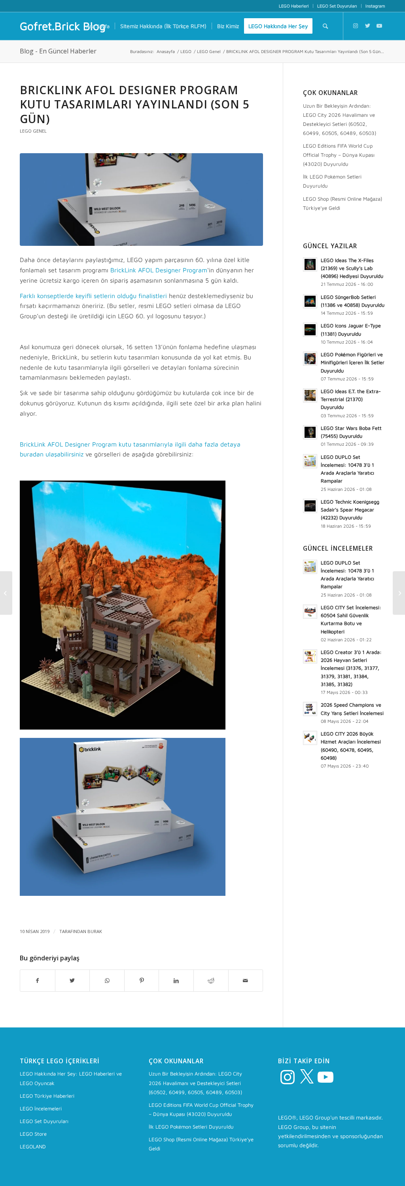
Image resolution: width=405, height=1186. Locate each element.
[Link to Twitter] (367, 26)
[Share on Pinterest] (142, 980)
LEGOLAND (33, 1146)
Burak (94, 931)
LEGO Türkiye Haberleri (47, 1096)
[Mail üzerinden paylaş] (246, 980)
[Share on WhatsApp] (107, 980)
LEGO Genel (33, 131)
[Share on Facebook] (37, 980)
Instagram (375, 5)
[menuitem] (294, 6)
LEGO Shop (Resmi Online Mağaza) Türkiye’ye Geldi (342, 203)
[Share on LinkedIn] (176, 980)
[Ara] (325, 26)
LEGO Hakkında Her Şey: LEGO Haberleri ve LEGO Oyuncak (71, 1078)
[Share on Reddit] (211, 980)
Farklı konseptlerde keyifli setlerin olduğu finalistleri (93, 295)
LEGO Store (33, 1134)
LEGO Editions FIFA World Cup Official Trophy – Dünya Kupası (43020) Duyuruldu (339, 155)
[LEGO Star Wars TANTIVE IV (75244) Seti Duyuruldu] (399, 593)
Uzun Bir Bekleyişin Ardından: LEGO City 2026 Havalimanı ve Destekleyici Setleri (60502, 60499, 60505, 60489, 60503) (339, 119)
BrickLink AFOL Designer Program (158, 270)
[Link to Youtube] (379, 26)
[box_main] (141, 199)
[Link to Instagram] (355, 26)
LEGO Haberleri (294, 5)
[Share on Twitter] (72, 980)
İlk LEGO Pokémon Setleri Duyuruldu (332, 181)
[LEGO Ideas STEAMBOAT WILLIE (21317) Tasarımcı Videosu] (6, 593)
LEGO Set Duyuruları (337, 5)
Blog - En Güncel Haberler (58, 51)
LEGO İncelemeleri (41, 1108)
